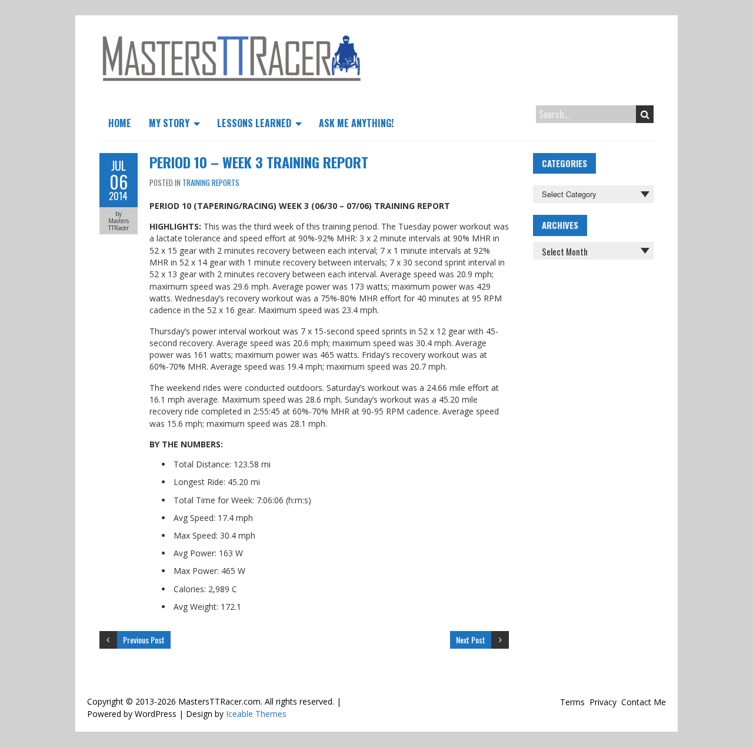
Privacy (603, 702)
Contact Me (643, 702)
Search (645, 114)
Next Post (470, 639)
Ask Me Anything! (356, 123)
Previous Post (144, 639)
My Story (169, 123)
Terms (572, 702)
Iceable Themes (256, 713)
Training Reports (210, 182)
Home (119, 123)
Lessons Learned (254, 123)
